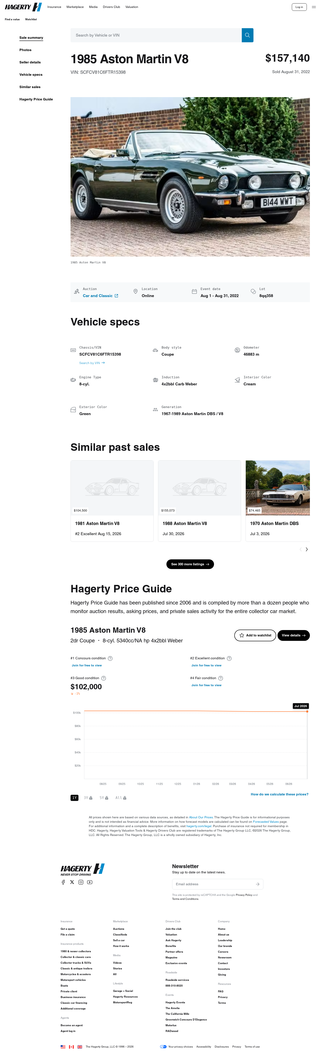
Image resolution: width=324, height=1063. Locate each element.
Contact (223, 963)
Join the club (173, 928)
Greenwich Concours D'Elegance (186, 1019)
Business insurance (73, 997)
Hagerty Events (175, 1002)
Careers (223, 951)
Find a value (12, 19)
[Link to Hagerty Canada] (71, 1046)
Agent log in (68, 1031)
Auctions (118, 928)
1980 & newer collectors (76, 951)
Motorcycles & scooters (76, 974)
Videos (117, 962)
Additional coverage (73, 1008)
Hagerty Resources (125, 996)
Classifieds (120, 934)
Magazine (171, 957)
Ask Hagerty (173, 940)
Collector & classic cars (76, 957)
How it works (121, 946)
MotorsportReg (122, 1002)
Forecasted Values (266, 821)
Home (221, 928)
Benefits (171, 946)
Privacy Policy (244, 894)
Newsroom (225, 957)
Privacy (223, 997)
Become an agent (72, 1025)
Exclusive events (176, 963)
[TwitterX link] (72, 882)
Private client (69, 991)
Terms (222, 1002)
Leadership (225, 940)
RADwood (172, 1031)
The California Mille (177, 1013)
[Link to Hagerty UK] (79, 1046)
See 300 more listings (187, 564)
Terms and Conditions (185, 898)
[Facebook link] (63, 882)
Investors (224, 968)
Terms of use (252, 1046)
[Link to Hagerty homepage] (83, 869)
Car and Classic (98, 296)
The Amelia (173, 1008)
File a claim (68, 934)
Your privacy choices (180, 1046)
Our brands (225, 946)
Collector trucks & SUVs (76, 962)
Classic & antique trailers (76, 968)
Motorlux (171, 1025)
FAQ (220, 991)
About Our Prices (201, 817)
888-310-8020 (174, 985)
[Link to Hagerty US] (63, 1046)
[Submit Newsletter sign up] (257, 884)
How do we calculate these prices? (280, 794)
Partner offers (174, 951)
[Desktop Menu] (314, 7)
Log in (299, 7)
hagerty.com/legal (198, 826)
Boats (64, 985)
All (114, 974)
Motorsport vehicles (73, 979)
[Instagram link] (80, 882)
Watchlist (31, 19)
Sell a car (119, 940)
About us (223, 934)
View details (291, 635)
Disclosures (222, 1046)
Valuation (171, 934)
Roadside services (177, 979)
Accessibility (203, 1046)
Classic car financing (74, 1002)
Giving (222, 974)
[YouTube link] (89, 882)
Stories (117, 968)
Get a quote (68, 928)
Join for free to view (87, 665)
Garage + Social (123, 990)
